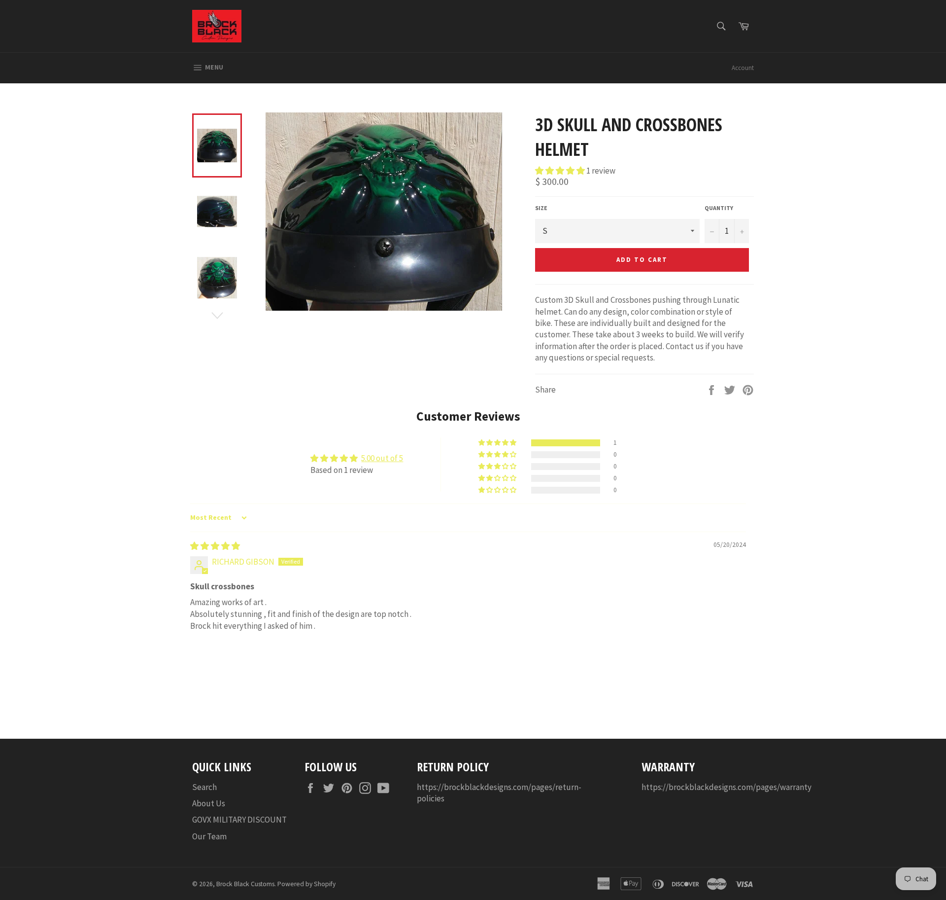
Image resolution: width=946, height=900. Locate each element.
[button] (560, 170)
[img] (215, 545)
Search (204, 787)
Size (541, 208)
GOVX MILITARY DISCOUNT (239, 819)
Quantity (719, 208)
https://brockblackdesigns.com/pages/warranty (726, 787)
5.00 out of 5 (382, 458)
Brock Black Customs (245, 884)
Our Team (209, 836)
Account (743, 68)
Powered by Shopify (306, 884)
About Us (208, 803)
